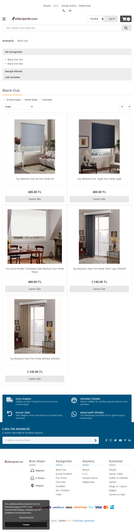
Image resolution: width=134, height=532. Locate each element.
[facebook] (106, 440)
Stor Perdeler (63, 490)
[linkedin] (130, 440)
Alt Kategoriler (14, 51)
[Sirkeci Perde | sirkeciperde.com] (24, 19)
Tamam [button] (26, 524)
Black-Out (22, 40)
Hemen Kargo (31, 100)
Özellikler (60, 486)
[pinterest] (125, 440)
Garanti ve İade (117, 494)
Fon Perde (61, 477)
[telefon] (64, 10)
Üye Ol (112, 18)
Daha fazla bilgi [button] (26, 517)
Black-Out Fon (15, 59)
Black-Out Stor (15, 63)
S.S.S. (56, 5)
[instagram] (111, 440)
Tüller (59, 494)
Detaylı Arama (68, 5)
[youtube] (120, 440)
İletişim (47, 5)
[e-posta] (70, 10)
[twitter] (115, 440)
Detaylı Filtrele (13, 71)
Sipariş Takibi (116, 473)
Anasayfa (8, 40)
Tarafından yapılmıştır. (77, 520)
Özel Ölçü (61, 482)
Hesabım (94, 18)
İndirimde (47, 100)
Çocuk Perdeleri (64, 473)
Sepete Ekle (35, 199)
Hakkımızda (85, 5)
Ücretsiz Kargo (14, 100)
